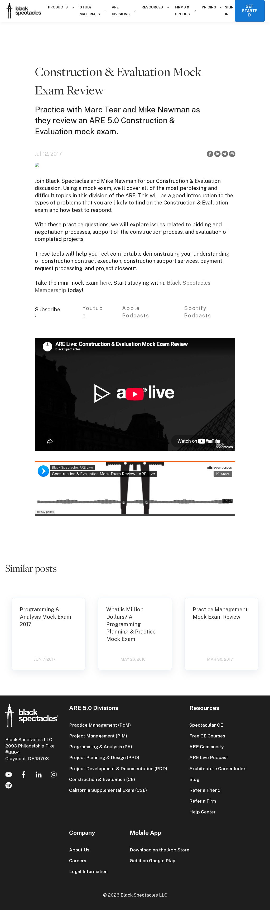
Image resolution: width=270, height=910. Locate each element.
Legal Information (88, 871)
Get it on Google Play (152, 860)
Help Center (202, 811)
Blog (194, 779)
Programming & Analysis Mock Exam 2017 (45, 616)
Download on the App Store (159, 849)
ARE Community (206, 746)
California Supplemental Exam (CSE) (108, 790)
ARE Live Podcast (208, 757)
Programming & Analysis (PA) (100, 746)
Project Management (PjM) (98, 735)
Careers (77, 860)
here (105, 283)
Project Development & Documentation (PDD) (118, 768)
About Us (79, 849)
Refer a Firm (202, 801)
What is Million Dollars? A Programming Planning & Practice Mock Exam (131, 624)
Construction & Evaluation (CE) (102, 779)
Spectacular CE (206, 725)
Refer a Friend (204, 790)
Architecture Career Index (217, 768)
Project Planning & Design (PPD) (104, 757)
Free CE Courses (207, 735)
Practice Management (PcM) (100, 725)
